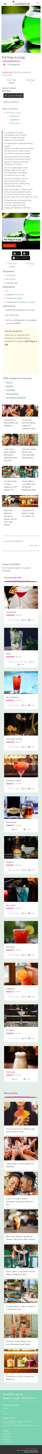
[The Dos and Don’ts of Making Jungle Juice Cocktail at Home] (29, 418)
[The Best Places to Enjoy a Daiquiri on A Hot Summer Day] (11, 479)
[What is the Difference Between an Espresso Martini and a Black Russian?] (11, 511)
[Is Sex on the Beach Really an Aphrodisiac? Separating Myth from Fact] (11, 449)
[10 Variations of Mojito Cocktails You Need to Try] (29, 507)
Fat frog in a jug (13, 112)
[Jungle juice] (21, 982)
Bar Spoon (11, 279)
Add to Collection (11, 102)
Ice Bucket (10, 275)
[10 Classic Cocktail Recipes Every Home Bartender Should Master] (29, 447)
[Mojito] (21, 647)
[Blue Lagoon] (21, 897)
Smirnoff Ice (18, 294)
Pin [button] (26, 253)
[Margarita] (21, 855)
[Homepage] (21, 2)
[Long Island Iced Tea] (21, 732)
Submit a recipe (11, 1398)
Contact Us (7, 1442)
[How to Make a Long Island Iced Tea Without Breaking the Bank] (29, 479)
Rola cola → (34, 545)
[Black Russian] (21, 814)
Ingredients (15, 119)
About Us (6, 1439)
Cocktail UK (15, 64)
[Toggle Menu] (5, 4)
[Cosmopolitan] (21, 605)
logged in (18, 568)
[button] (3, 72)
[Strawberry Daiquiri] (21, 773)
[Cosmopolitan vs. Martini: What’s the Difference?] (11, 417)
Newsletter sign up (13, 1394)
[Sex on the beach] (21, 690)
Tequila (5, 1414)
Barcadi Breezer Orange (24, 302)
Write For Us (7, 1437)
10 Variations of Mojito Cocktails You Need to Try (20, 1425)
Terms (27, 1448)
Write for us (28, 1398)
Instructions (15, 123)
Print (18, 253)
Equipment (15, 116)
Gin (4, 1411)
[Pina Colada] (21, 1064)
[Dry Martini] (21, 1023)
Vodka (5, 1408)
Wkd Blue (17, 298)
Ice (7, 291)
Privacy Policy (34, 1448)
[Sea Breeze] (21, 940)
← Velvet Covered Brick (12, 541)
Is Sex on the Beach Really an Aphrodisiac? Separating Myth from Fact (18, 1422)
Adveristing (7, 1434)
